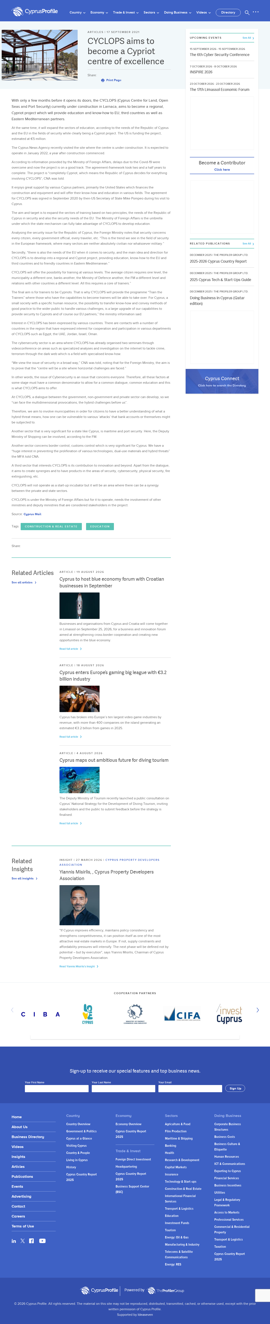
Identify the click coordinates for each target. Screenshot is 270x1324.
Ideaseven (145, 1315)
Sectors (150, 13)
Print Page (113, 80)
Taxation (220, 1247)
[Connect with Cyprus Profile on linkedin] (14, 1240)
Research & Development (182, 1160)
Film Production (175, 1131)
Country (76, 13)
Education (100, 526)
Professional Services (229, 1220)
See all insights (23, 878)
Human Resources (226, 1157)
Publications (22, 1176)
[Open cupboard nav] (255, 12)
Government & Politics (81, 1131)
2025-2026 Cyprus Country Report (218, 261)
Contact (18, 1206)
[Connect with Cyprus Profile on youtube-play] (42, 1242)
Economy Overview (128, 1124)
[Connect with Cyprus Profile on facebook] (31, 1240)
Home (17, 1117)
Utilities (219, 1192)
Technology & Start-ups (180, 1181)
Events (17, 1186)
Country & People (78, 1153)
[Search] (247, 12)
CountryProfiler (165, 1290)
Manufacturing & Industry (182, 1244)
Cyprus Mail (32, 514)
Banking (170, 1146)
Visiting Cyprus (76, 1146)
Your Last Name (101, 1082)
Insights (18, 1156)
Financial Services (226, 1178)
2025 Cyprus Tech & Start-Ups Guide (220, 279)
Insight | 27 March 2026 (81, 860)
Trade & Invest (124, 13)
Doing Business (176, 13)
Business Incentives (227, 1185)
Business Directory (28, 1136)
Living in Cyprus (77, 1160)
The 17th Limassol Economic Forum (220, 89)
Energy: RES (173, 1264)
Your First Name (34, 1082)
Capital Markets (176, 1167)
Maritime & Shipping (179, 1138)
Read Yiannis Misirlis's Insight (77, 966)
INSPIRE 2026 (201, 72)
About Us (20, 1127)
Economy (97, 13)
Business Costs (224, 1137)
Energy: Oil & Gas (177, 1237)
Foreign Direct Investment (133, 1159)
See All (247, 38)
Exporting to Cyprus (227, 1171)
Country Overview (78, 1124)
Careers (18, 1216)
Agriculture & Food (177, 1124)
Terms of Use (23, 1226)
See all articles (22, 582)
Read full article (69, 649)
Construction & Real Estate (51, 526)
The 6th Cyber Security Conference (220, 54)
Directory (228, 13)
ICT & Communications (229, 1164)
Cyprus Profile (35, 11)
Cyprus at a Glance (79, 1138)
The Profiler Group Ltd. (231, 255)
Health (169, 1153)
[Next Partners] (256, 1010)
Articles (18, 1166)
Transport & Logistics (179, 1209)
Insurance (171, 1174)
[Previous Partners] (13, 1010)
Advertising (21, 1196)
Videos (202, 13)
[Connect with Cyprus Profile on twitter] (22, 1240)
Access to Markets (226, 1212)
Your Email (164, 1082)
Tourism (170, 1230)
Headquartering (126, 1166)
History (71, 1167)
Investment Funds (177, 1223)
